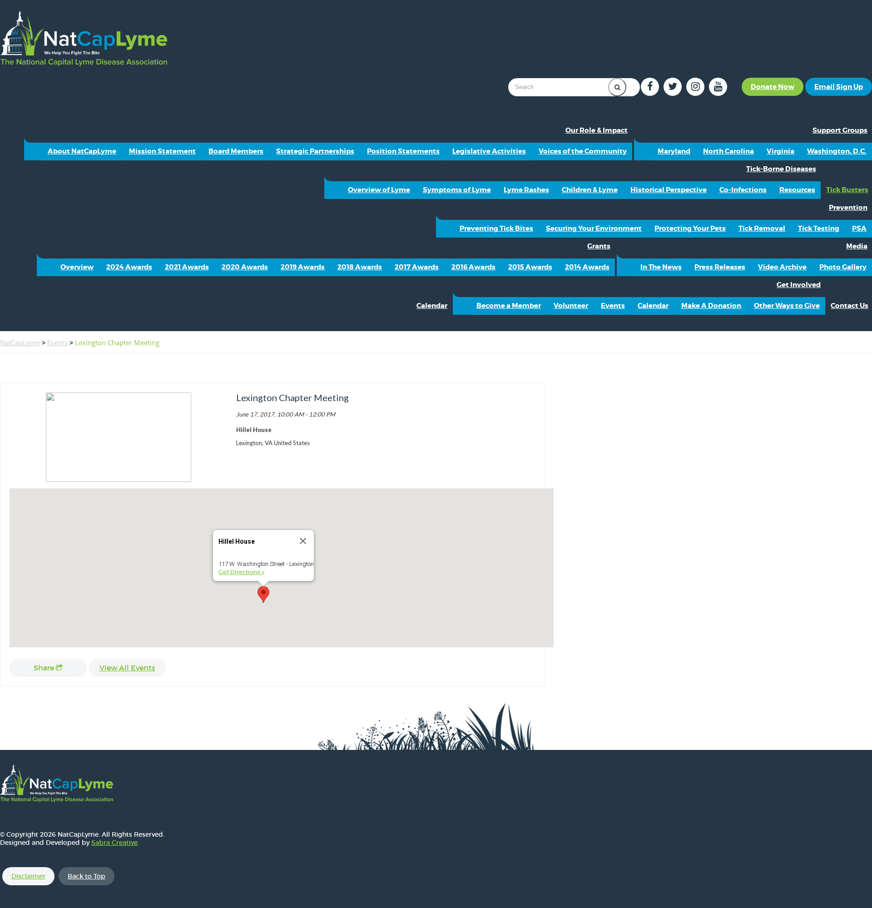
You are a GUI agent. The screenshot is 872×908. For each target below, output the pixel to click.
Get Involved (799, 284)
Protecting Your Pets (690, 228)
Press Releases (719, 267)
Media (856, 246)
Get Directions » (241, 572)
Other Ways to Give (787, 305)
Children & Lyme (590, 189)
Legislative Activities (489, 151)
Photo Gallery (843, 267)
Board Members (235, 151)
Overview (77, 267)
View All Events (127, 667)
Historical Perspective (668, 189)
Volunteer (571, 305)
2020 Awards (245, 267)
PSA (859, 228)
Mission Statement (162, 151)
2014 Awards (587, 267)
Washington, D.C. (837, 151)
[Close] (303, 541)
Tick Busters (847, 189)
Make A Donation (711, 305)
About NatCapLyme (82, 151)
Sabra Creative (114, 843)
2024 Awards (129, 267)
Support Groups (840, 130)
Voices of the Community (583, 151)
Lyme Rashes (526, 189)
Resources (797, 189)
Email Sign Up (838, 86)
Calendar (431, 305)
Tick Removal (761, 228)
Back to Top (86, 876)
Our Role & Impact (596, 130)
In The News (661, 267)
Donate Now (772, 86)
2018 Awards (359, 267)
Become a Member (508, 305)
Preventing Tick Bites (496, 228)
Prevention (848, 207)
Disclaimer (28, 876)
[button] (263, 594)
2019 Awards (303, 267)
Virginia (780, 151)
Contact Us (849, 305)
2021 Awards (187, 267)
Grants (598, 246)
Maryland (674, 151)
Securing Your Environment (594, 228)
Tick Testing (818, 228)
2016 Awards (473, 267)
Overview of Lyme (379, 189)
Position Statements (403, 151)
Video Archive (782, 267)
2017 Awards (417, 267)
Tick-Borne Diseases (781, 169)
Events (613, 305)
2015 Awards (530, 267)
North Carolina (728, 151)
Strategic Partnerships (315, 151)
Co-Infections (743, 189)
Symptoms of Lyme (457, 189)
